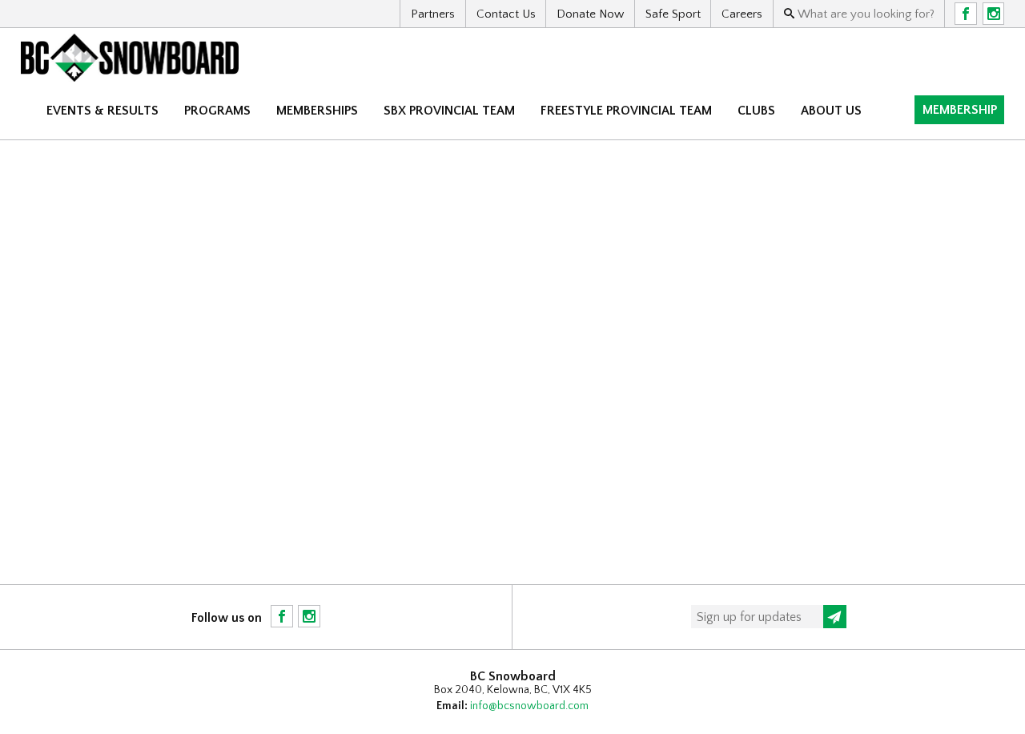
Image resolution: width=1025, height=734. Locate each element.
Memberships (317, 110)
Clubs (756, 110)
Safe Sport (673, 14)
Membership (959, 110)
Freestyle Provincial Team (626, 110)
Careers (742, 14)
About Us (831, 110)
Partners (433, 14)
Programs (217, 110)
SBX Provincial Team (449, 110)
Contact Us (506, 14)
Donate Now (590, 14)
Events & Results (102, 110)
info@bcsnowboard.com (529, 706)
